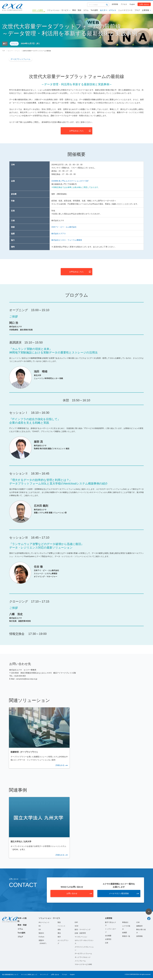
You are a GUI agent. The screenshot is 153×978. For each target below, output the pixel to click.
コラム (86, 10)
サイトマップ (44, 974)
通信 (59, 933)
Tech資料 (94, 10)
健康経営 (139, 926)
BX (40, 926)
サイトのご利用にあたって (29, 974)
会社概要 (108, 936)
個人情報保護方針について (10, 974)
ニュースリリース (125, 10)
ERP (76, 922)
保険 (59, 929)
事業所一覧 (126, 936)
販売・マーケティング (82, 929)
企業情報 (145, 10)
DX (40, 929)
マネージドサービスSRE (83, 964)
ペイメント (61, 926)
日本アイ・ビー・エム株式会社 (63, 227)
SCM (76, 926)
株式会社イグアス (58, 234)
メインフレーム (80, 961)
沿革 (106, 943)
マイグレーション (81, 937)
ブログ (137, 10)
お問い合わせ (144, 4)
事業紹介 (125, 922)
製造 (59, 922)
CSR (138, 922)
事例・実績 (76, 10)
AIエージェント (44, 922)
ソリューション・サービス (58, 10)
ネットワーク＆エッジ (82, 957)
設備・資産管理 (80, 933)
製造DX (41, 933)
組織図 (124, 932)
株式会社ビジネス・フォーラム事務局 (66, 240)
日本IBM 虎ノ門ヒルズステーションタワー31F (70, 181)
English (132, 4)
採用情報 (115, 4)
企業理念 (108, 939)
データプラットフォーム (20, 59)
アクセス (124, 4)
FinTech (41, 937)
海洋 (59, 937)
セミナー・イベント (108, 10)
